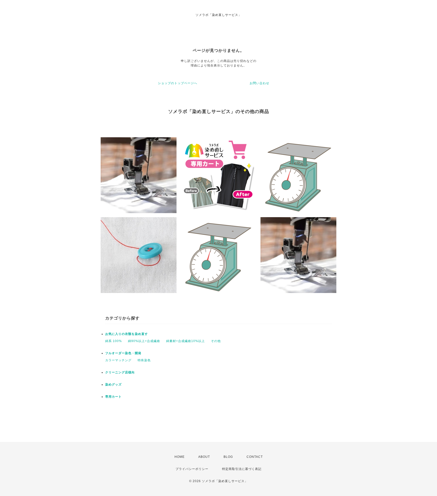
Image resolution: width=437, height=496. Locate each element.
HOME (179, 457)
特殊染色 (144, 360)
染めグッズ (113, 384)
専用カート (113, 396)
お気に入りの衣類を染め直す (126, 334)
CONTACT (255, 457)
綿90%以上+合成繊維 (144, 341)
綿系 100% (113, 341)
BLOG (228, 457)
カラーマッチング (118, 360)
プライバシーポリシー (192, 469)
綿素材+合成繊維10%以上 (185, 341)
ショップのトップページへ (177, 83)
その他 (216, 341)
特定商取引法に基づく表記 (241, 469)
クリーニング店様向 (120, 372)
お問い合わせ (259, 83)
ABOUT (204, 457)
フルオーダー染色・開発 (123, 353)
